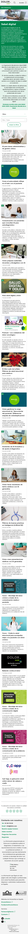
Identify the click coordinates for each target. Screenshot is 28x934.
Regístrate (5, 837)
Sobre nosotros (7, 832)
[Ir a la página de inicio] (6, 2)
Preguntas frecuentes (9, 834)
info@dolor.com (11, 826)
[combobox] (14, 120)
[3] (14, 811)
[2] (10, 811)
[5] (21, 811)
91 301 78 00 (9, 823)
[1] (7, 811)
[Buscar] (14, 2)
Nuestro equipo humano (10, 829)
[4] (17, 811)
